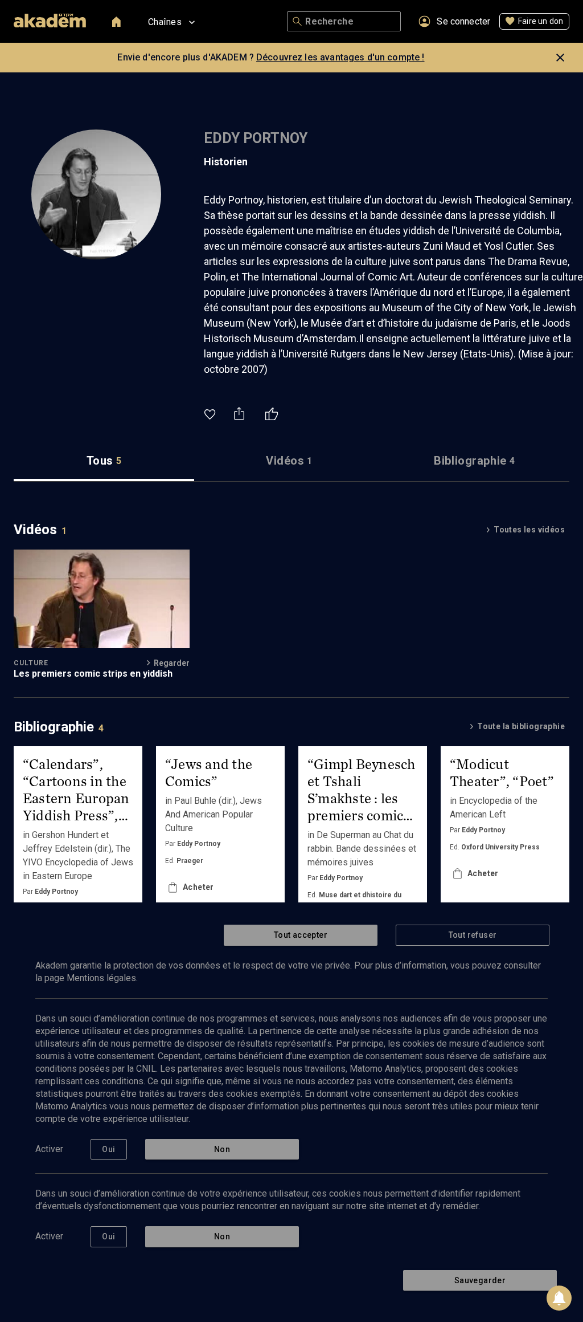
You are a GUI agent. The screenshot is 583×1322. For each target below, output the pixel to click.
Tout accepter (300, 934)
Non (222, 1149)
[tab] (104, 461)
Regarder (172, 663)
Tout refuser (473, 934)
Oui (108, 1149)
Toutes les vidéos (529, 529)
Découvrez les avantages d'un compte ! (340, 57)
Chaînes (165, 22)
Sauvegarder (480, 1280)
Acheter (198, 887)
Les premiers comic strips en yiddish (93, 673)
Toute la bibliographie (521, 726)
